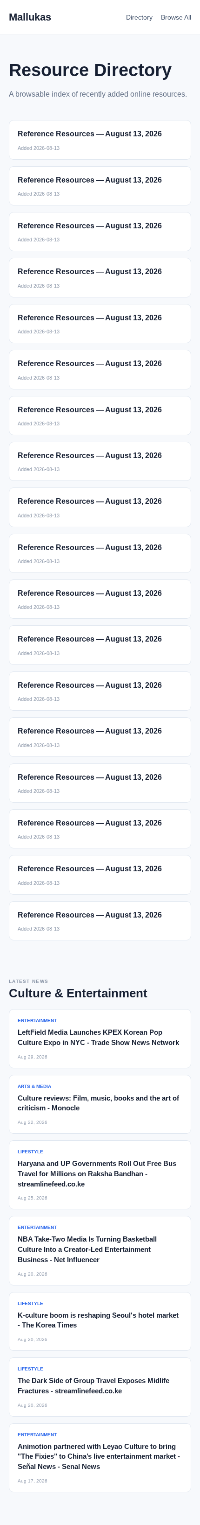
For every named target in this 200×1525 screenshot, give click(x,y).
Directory (139, 17)
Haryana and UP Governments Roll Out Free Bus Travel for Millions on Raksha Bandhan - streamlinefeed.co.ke (97, 1173)
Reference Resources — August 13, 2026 (90, 134)
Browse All (176, 17)
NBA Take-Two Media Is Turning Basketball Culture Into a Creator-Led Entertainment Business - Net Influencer (87, 1249)
